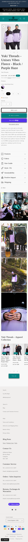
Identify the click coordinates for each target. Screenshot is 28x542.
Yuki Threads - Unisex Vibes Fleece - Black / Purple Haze (5, 359)
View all (14, 376)
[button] (3, 18)
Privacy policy (20, 536)
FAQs (4, 418)
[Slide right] (17, 52)
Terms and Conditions (8, 422)
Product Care (10, 443)
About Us (5, 404)
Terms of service (10, 538)
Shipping (9, 77)
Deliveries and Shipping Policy (10, 425)
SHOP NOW (13, 5)
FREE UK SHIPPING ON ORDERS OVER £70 (15, 13)
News (4, 443)
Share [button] (4, 187)
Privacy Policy (6, 433)
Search (4, 390)
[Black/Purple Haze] (2, 87)
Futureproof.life (13, 534)
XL (19, 94)
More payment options (14, 124)
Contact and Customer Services (10, 411)
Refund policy (13, 536)
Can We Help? (6, 393)
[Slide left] (10, 52)
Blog (4, 408)
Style (16, 443)
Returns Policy (6, 429)
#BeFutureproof (7, 397)
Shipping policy (19, 538)
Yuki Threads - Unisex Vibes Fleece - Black (17, 358)
